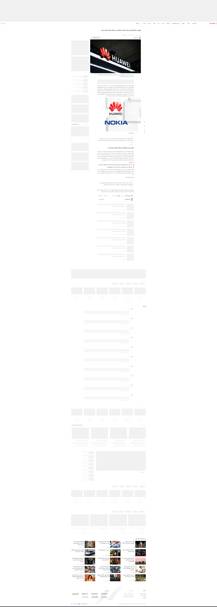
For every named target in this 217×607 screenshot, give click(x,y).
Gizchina (128, 151)
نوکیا (130, 85)
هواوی (132, 85)
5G (106, 91)
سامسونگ (132, 92)
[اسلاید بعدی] (69, 133)
